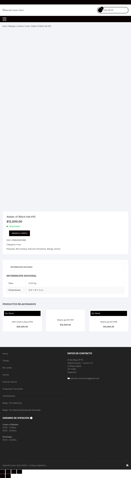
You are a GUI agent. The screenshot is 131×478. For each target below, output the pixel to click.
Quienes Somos (10, 382)
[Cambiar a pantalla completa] (13, 472)
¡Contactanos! (9, 396)
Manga (50, 249)
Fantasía (23, 249)
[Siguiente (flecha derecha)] (8, 476)
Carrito (6, 375)
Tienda (6, 360)
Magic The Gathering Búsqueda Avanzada (21, 410)
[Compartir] (8, 472)
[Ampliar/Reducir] (19, 472)
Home (5, 353)
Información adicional (21, 267)
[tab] (21, 267)
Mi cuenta (7, 367)
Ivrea (27, 26)
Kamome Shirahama (37, 249)
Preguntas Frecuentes (13, 389)
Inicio (5, 26)
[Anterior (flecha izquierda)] (2, 476)
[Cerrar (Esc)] (2, 472)
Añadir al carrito (19, 233)
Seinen (57, 249)
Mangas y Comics (16, 26)
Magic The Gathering (12, 403)
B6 (17, 249)
